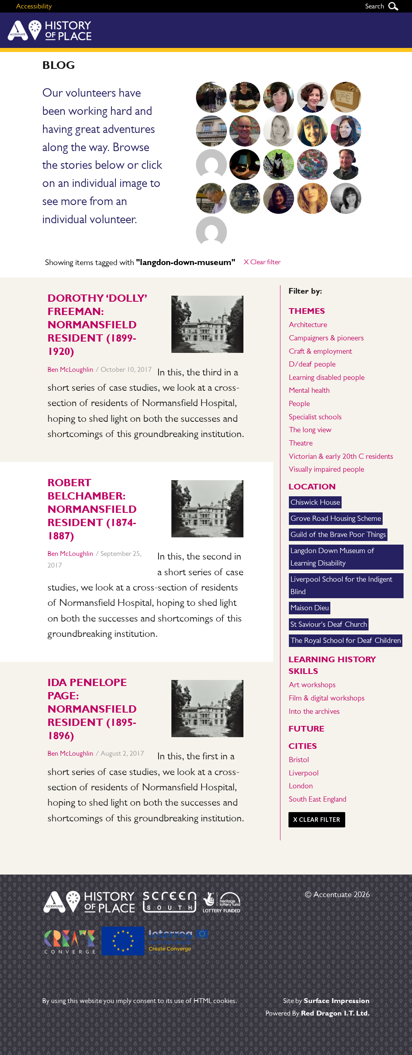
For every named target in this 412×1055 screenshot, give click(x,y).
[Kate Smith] (211, 97)
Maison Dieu (309, 607)
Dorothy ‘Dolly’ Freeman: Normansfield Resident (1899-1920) (97, 325)
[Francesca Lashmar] (312, 97)
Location (312, 486)
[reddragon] (211, 165)
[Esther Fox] (346, 131)
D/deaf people (312, 364)
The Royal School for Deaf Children (345, 640)
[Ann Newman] (312, 131)
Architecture (308, 324)
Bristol (299, 759)
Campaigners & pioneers (326, 338)
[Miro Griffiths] (346, 165)
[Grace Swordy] (279, 97)
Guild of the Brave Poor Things (338, 534)
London (301, 786)
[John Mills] (211, 199)
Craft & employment (320, 351)
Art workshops (312, 684)
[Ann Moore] (211, 232)
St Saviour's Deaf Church (328, 624)
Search (393, 6)
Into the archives (314, 711)
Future (306, 728)
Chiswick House (315, 502)
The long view (310, 429)
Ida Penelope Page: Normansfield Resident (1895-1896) (92, 709)
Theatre (301, 443)
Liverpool (304, 773)
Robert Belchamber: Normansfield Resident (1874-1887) (92, 509)
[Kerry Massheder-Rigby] (245, 97)
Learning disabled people (327, 377)
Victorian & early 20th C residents (341, 456)
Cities (302, 746)
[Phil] (312, 165)
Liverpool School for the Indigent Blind (341, 585)
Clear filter (262, 262)
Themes (306, 311)
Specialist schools (315, 417)
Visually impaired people (326, 469)
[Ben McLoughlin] (245, 131)
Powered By (318, 1013)
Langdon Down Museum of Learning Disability (332, 556)
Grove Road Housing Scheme (335, 518)
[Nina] (245, 165)
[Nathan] (279, 165)
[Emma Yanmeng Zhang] (279, 199)
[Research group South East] (346, 97)
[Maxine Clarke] (279, 131)
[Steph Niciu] (346, 199)
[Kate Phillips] (245, 199)
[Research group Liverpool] (211, 131)
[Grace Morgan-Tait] (312, 199)
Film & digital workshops (327, 698)
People (299, 403)
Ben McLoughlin (70, 369)
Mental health (309, 390)
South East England (317, 799)
